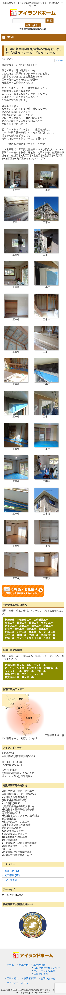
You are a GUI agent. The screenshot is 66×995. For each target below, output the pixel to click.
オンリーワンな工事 (44, 970)
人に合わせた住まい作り (47, 967)
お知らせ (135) (12, 870)
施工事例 (59, 60)
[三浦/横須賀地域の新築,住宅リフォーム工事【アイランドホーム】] (33, 16)
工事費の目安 (41, 973)
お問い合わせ (33, 25)
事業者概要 (30, 978)
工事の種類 (39, 964)
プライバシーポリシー (19, 983)
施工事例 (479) (12, 875)
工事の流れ (13, 978)
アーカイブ (8, 895)
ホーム (10, 964)
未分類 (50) (11, 879)
